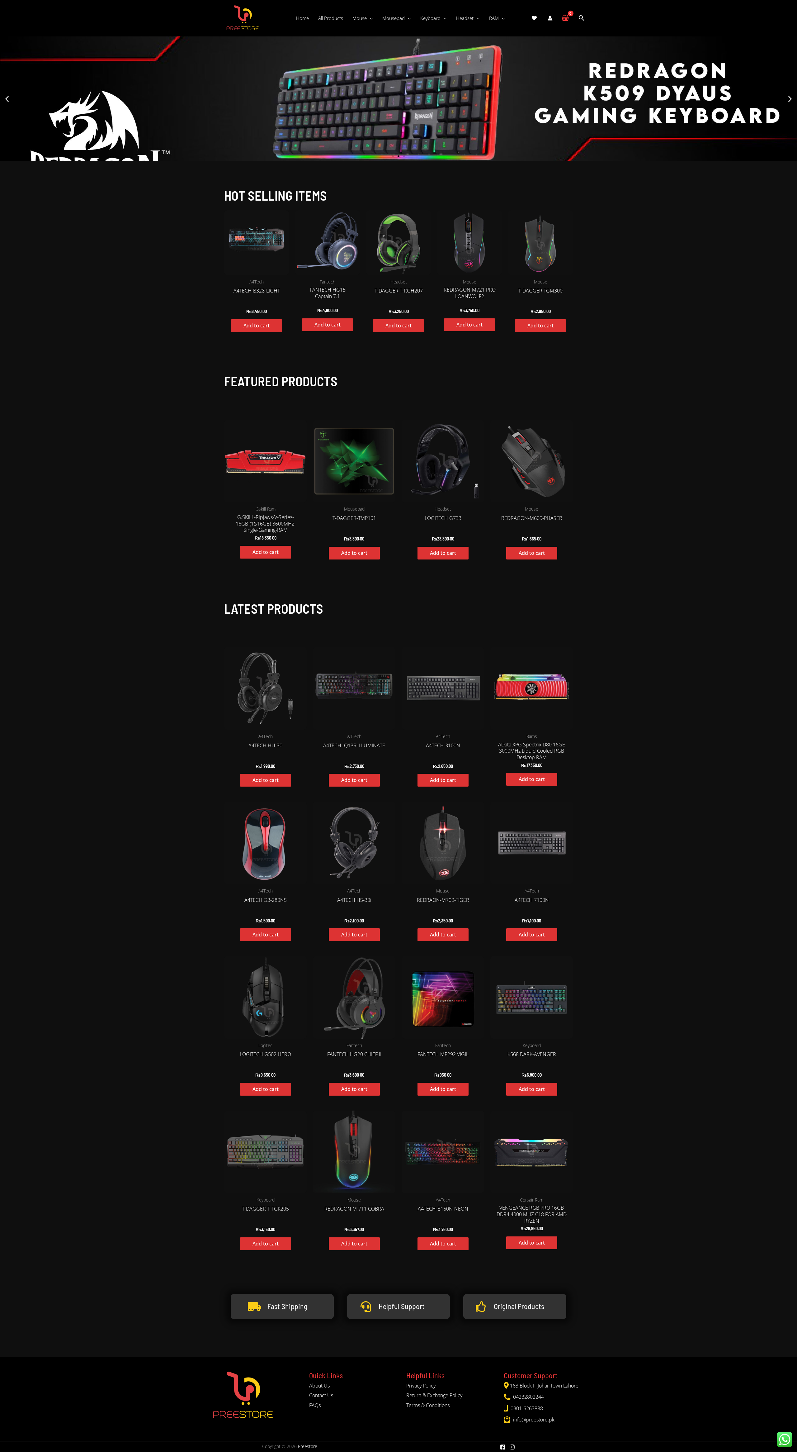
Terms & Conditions (428, 1405)
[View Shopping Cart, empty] (565, 18)
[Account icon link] (550, 18)
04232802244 (528, 1396)
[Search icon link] (581, 18)
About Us (319, 1385)
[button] (7, 99)
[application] (370, 18)
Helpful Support (402, 1306)
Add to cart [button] (256, 325)
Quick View (256, 269)
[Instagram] (512, 1447)
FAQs (315, 1405)
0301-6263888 (526, 1408)
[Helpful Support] (366, 1306)
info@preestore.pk (533, 1419)
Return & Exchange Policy (434, 1395)
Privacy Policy (421, 1385)
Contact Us (321, 1395)
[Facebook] (503, 1447)
